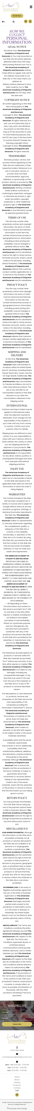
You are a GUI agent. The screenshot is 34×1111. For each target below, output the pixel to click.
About (17, 1079)
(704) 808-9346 (17, 1050)
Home (17, 1077)
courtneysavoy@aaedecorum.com (17, 1057)
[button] (17, 16)
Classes (17, 1082)
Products (17, 1085)
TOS (17, 1090)
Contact (17, 1088)
